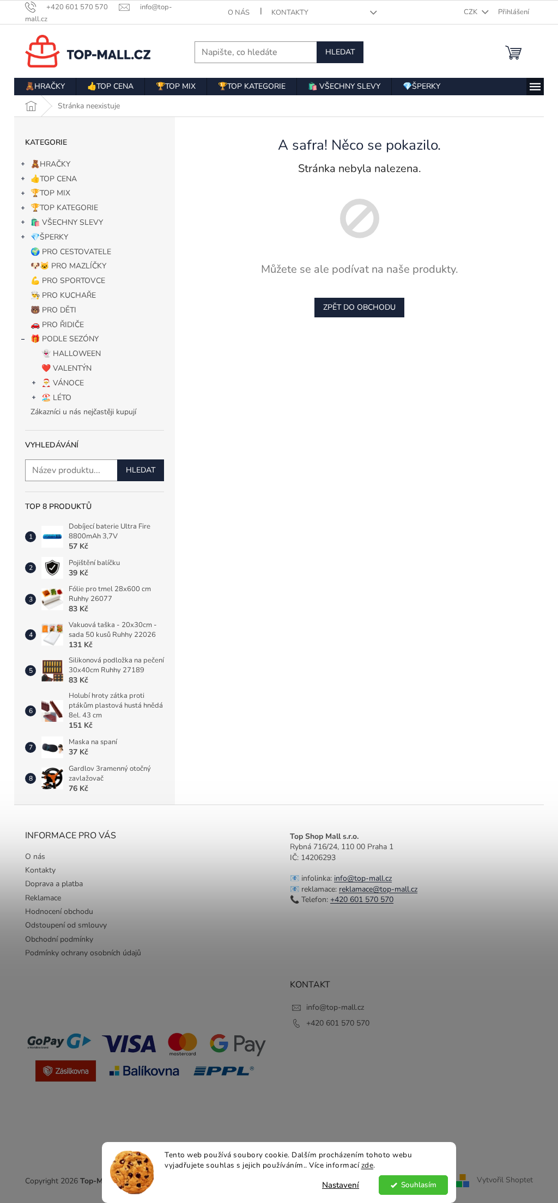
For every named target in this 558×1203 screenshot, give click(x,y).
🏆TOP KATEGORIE (64, 207)
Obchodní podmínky (59, 939)
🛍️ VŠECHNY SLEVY (67, 222)
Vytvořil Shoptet (505, 1180)
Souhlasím (418, 1185)
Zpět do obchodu (359, 307)
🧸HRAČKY (50, 164)
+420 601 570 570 (361, 899)
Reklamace (43, 898)
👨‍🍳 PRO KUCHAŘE (63, 295)
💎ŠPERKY (49, 237)
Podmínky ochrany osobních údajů (83, 953)
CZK (471, 12)
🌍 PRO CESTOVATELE (71, 252)
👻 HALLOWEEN (71, 353)
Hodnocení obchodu (59, 911)
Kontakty (289, 12)
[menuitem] (45, 86)
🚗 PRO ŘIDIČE (57, 325)
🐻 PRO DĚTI (53, 310)
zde (367, 1165)
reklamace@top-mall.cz (378, 889)
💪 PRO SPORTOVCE (68, 280)
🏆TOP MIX (50, 193)
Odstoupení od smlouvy (66, 925)
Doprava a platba (54, 884)
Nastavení (340, 1185)
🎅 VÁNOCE (62, 383)
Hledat (340, 52)
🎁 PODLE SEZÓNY (65, 339)
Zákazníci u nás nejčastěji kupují (83, 412)
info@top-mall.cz (363, 878)
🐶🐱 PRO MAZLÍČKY (68, 266)
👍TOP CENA (54, 179)
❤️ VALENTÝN (66, 368)
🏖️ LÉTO (56, 397)
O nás (239, 12)
